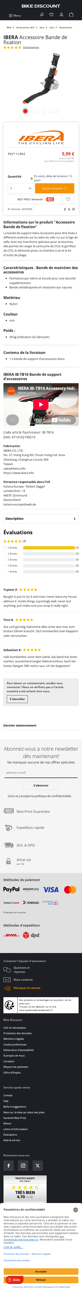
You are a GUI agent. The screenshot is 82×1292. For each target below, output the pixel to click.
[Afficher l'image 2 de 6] (32, 111)
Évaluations (10, 1134)
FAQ (5, 1101)
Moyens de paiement (15, 1066)
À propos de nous (14, 1055)
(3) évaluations (31, 47)
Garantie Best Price (14, 1118)
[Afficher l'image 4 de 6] (44, 111)
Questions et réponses (22, 970)
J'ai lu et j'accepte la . (40, 796)
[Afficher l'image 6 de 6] (56, 111)
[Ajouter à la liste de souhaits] (68, 199)
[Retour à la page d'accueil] (41, 6)
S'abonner (41, 785)
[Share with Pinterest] (73, 209)
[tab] (41, 518)
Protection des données (17, 1033)
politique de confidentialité (52, 796)
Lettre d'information (15, 1129)
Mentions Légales (13, 1038)
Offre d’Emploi (12, 1072)
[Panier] (71, 15)
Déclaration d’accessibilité (18, 1050)
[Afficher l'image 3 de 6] (38, 111)
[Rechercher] (42, 15)
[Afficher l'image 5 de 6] (50, 111)
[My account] (61, 15)
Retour (7, 1123)
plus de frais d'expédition (59, 161)
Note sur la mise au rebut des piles (23, 1112)
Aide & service (11, 1140)
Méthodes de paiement (21, 880)
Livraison (8, 1061)
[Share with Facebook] (64, 209)
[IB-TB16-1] (41, 78)
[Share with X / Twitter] (68, 209)
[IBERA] (41, 137)
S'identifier (17, 699)
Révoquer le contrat (27, 988)
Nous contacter (23, 980)
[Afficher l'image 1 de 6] (25, 111)
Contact (8, 1095)
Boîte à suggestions (14, 1106)
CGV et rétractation (14, 1027)
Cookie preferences (14, 1044)
